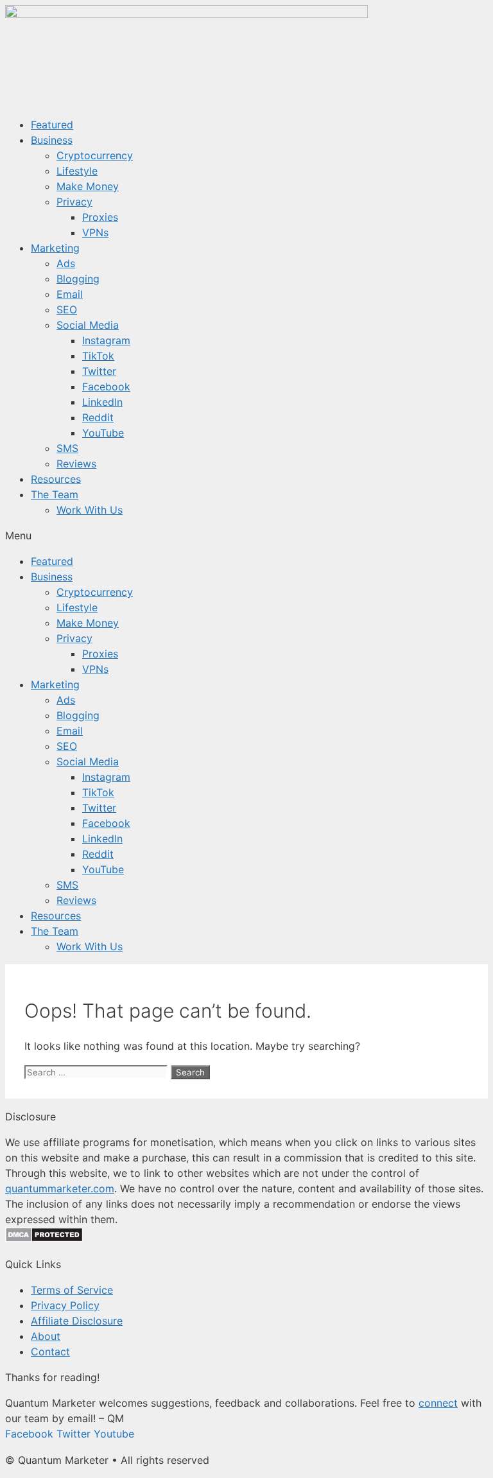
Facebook (106, 386)
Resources (56, 479)
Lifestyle (77, 170)
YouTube (103, 432)
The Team (54, 494)
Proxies (100, 217)
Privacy (74, 201)
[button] (246, 535)
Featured (52, 124)
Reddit (98, 417)
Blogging (77, 278)
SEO (66, 309)
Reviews (76, 463)
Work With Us (89, 509)
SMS (67, 448)
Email (69, 294)
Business (52, 140)
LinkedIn (102, 402)
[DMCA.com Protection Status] (44, 1238)
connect (438, 1402)
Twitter (99, 371)
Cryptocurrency (94, 155)
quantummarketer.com (59, 1188)
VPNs (95, 232)
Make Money (87, 186)
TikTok (98, 355)
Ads (65, 263)
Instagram (106, 340)
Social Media (87, 324)
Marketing (55, 247)
